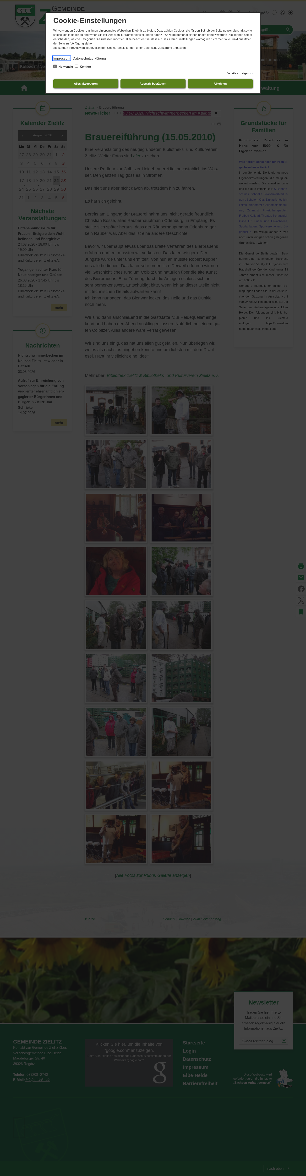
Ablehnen (220, 83)
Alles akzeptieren (86, 83)
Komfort (85, 66)
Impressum (61, 58)
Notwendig (66, 66)
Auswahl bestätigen (153, 83)
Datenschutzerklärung (89, 58)
